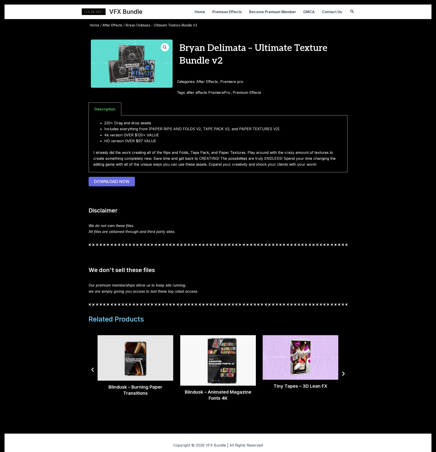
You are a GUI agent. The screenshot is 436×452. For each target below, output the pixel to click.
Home (200, 12)
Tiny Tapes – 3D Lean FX (300, 386)
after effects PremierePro (208, 92)
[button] (165, 47)
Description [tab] (104, 109)
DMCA (309, 12)
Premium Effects (227, 12)
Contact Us (332, 12)
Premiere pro (231, 81)
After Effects (112, 25)
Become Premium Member (272, 12)
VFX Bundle (125, 11)
